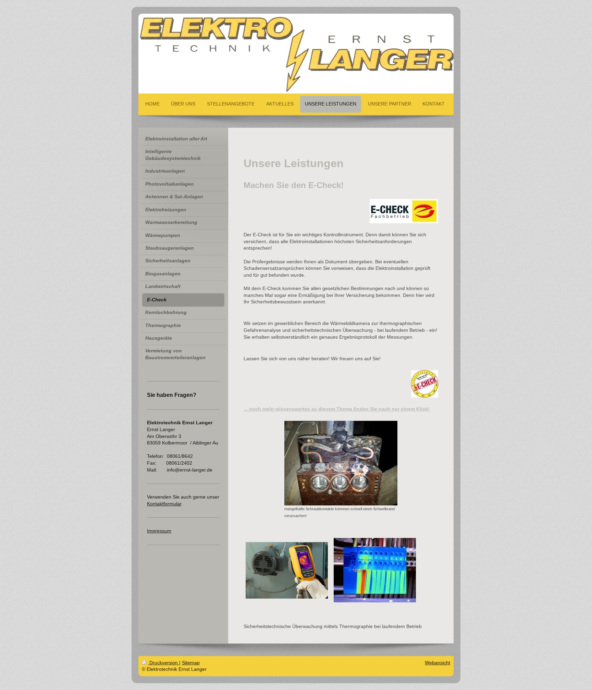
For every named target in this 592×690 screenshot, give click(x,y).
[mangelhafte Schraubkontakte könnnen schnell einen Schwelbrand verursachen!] (340, 463)
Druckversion (163, 662)
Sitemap (191, 662)
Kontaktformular (164, 503)
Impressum (159, 531)
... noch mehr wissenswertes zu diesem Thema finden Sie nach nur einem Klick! (337, 409)
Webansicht (437, 662)
